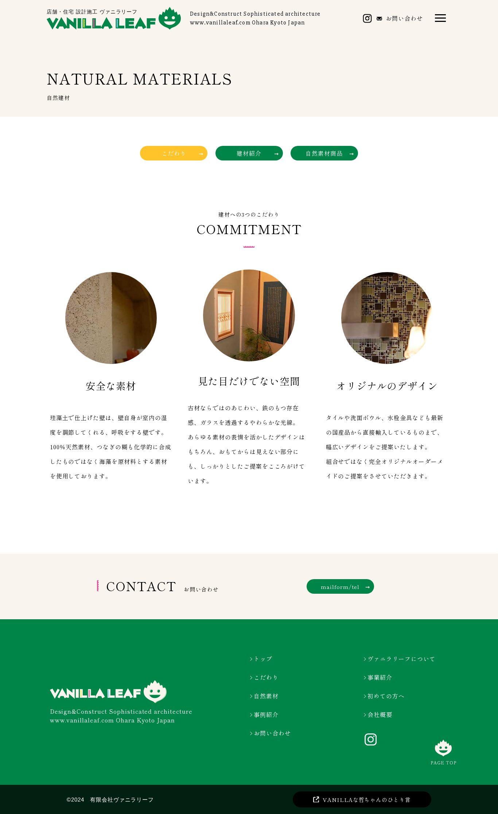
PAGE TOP (443, 762)
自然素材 (266, 696)
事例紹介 (266, 714)
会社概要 (379, 714)
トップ (263, 659)
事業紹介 (379, 677)
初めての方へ (386, 696)
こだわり (266, 677)
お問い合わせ (404, 18)
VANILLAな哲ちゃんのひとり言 (367, 799)
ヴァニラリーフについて (401, 659)
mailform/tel (340, 586)
